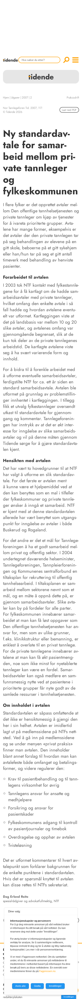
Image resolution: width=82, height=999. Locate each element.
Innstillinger (68, 997)
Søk (66, 60)
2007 (25, 97)
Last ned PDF (69, 110)
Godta (37, 986)
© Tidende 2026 (12, 112)
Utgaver (15, 97)
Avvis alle (20, 986)
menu (75, 60)
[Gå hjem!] (11, 63)
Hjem (6, 97)
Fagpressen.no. (47, 971)
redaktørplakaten (12, 997)
